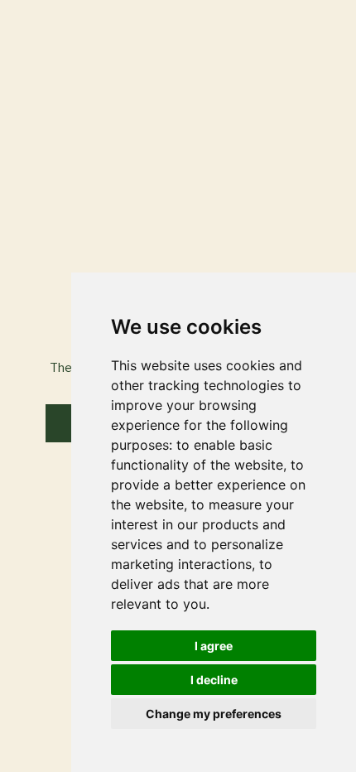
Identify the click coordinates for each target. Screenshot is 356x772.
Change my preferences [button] (213, 714)
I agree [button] (214, 646)
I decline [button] (214, 680)
